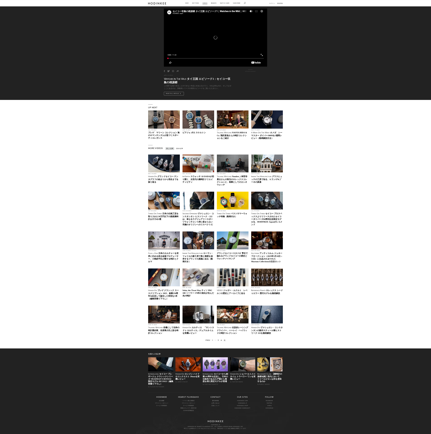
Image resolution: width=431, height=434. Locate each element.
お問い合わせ (215, 403)
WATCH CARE (224, 3)
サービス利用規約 (161, 405)
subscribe (236, 3)
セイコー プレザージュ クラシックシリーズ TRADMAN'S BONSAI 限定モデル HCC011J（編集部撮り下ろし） (160, 379)
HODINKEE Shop (242, 405)
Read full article (172, 93)
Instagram (269, 408)
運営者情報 (215, 400)
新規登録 (280, 3)
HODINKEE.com (242, 400)
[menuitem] (186, 3)
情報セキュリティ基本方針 (188, 408)
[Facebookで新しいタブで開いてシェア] (164, 71)
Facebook (269, 400)
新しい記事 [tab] (169, 148)
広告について (215, 405)
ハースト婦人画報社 (189, 400)
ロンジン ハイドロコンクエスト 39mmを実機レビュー (187, 376)
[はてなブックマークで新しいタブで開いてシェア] (173, 71)
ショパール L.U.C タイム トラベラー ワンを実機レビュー (242, 376)
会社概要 (161, 400)
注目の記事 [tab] (179, 148)
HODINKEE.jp (242, 403)
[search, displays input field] (245, 3)
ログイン (272, 3)
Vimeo (269, 405)
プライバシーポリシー (161, 403)
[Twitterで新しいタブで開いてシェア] (168, 71)
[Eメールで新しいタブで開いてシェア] (177, 71)
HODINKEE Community (242, 408)
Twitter (269, 403)
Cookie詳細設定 (188, 410)
